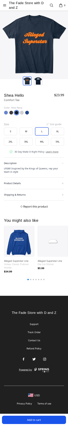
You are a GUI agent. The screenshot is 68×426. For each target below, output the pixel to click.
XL (57, 131)
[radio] (10, 131)
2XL (10, 141)
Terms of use (44, 403)
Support (34, 324)
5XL (57, 141)
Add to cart (34, 420)
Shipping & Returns (15, 194)
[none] (53, 124)
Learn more (52, 151)
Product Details (12, 183)
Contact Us (34, 340)
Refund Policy (34, 348)
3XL (26, 141)
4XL (42, 141)
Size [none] (6, 124)
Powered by (25, 369)
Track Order (34, 332)
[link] (19, 241)
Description (10, 163)
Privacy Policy (24, 403)
